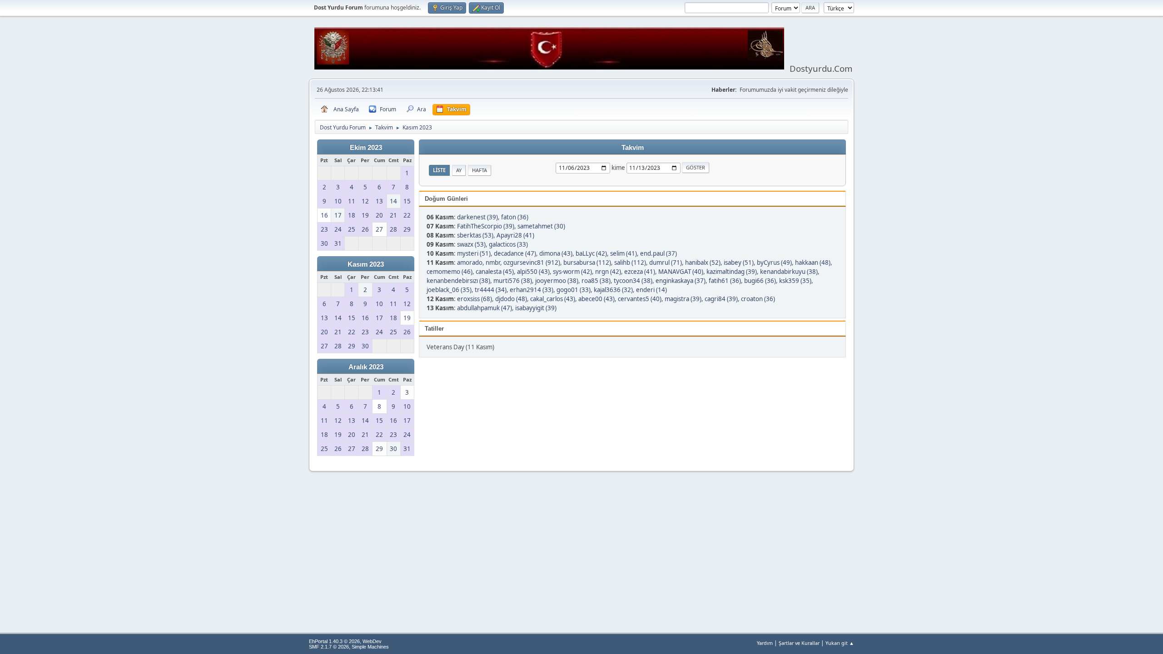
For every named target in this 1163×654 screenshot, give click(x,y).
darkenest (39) (477, 217)
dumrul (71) (665, 262)
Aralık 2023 (365, 367)
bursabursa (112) (587, 262)
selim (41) (623, 253)
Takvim (632, 147)
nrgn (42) (608, 272)
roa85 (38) (596, 281)
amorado (469, 262)
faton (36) (514, 217)
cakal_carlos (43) (552, 299)
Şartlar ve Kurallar (799, 642)
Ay (459, 170)
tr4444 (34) (491, 290)
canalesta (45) (495, 272)
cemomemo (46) (449, 272)
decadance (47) (515, 253)
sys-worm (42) (572, 272)
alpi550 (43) (533, 272)
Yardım (765, 642)
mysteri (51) (474, 253)
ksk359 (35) (795, 281)
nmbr (493, 262)
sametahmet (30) (541, 226)
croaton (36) (758, 299)
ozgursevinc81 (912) (531, 262)
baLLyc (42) (591, 253)
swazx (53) (471, 244)
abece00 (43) (596, 299)
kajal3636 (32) (613, 290)
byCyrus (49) (774, 262)
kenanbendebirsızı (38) (458, 281)
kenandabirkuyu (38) (789, 272)
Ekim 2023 (366, 147)
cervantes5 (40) (639, 299)
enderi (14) (651, 290)
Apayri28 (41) (515, 235)
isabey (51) (739, 262)
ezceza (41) (639, 272)
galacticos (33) (508, 244)
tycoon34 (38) (633, 281)
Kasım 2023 (366, 264)
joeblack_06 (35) (449, 290)
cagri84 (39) (721, 299)
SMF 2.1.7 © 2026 (329, 646)
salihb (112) (630, 262)
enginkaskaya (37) (681, 281)
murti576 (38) (512, 281)
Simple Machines (370, 646)
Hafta (479, 170)
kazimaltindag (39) (731, 272)
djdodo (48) (511, 299)
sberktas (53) (475, 235)
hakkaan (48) (812, 262)
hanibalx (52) (703, 262)
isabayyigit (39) (536, 308)
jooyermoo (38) (556, 281)
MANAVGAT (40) (680, 272)
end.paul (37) (658, 253)
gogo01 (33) (574, 290)
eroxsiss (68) (474, 299)
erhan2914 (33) (531, 290)
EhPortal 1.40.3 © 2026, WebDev (345, 641)
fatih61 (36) (725, 281)
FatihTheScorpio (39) (485, 226)
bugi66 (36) (760, 281)
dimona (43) (555, 253)
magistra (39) (683, 299)
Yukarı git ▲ (839, 642)
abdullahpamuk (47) (484, 308)
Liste (439, 170)
